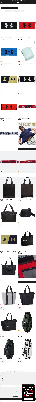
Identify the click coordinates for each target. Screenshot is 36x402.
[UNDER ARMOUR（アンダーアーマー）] (18, 2)
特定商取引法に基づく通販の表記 (16, 394)
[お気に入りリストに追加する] (17, 35)
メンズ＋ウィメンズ (6, 371)
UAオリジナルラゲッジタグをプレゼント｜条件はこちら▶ (18, 0)
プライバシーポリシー (15, 396)
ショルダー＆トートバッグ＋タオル (18, 371)
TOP (1, 371)
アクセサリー (11, 371)
